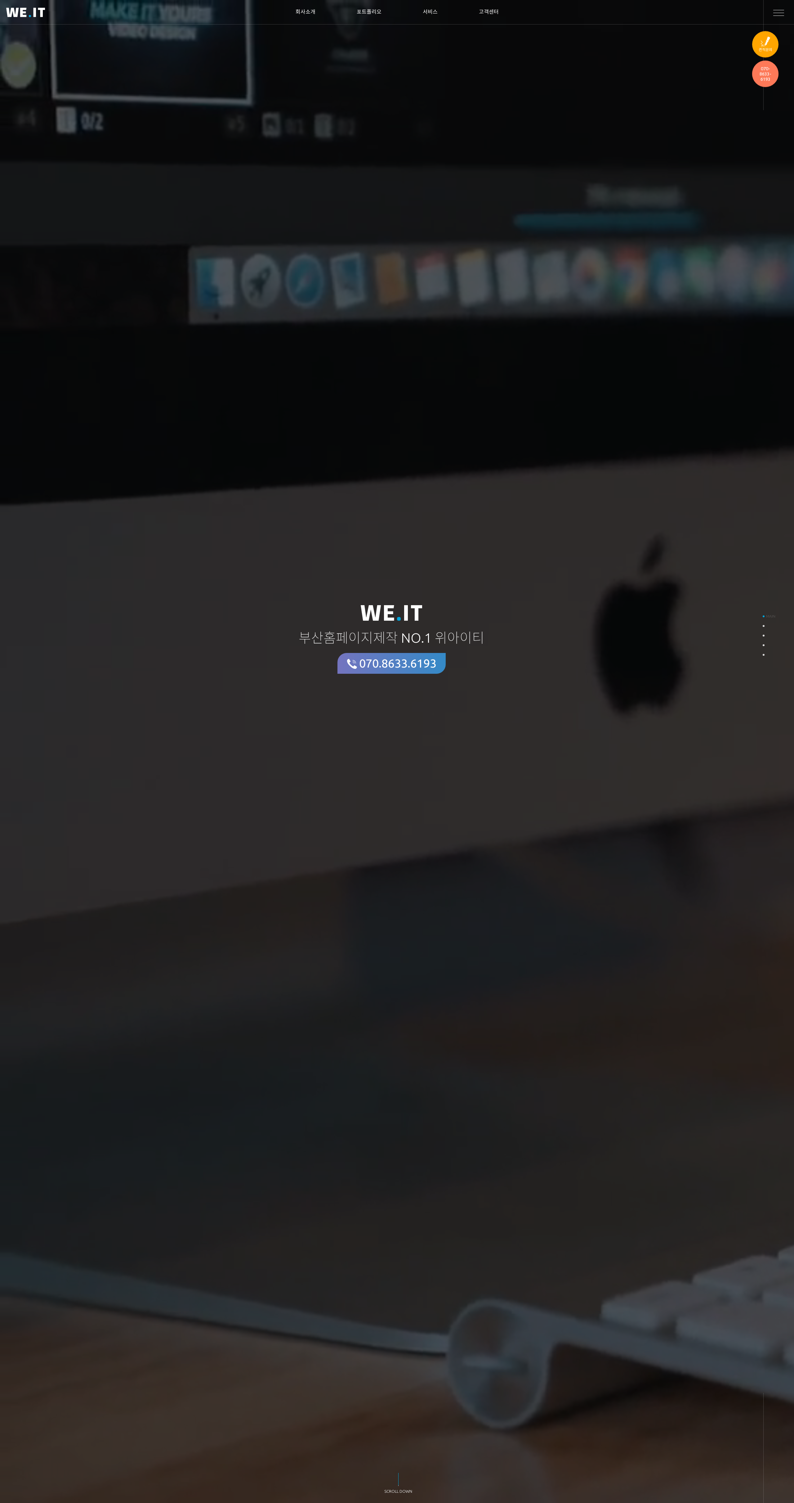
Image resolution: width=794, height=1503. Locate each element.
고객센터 (489, 12)
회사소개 (305, 12)
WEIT (25, 13)
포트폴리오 (369, 12)
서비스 (430, 12)
